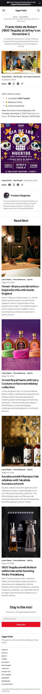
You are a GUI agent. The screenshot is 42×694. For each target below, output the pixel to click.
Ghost (35, 689)
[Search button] (38, 10)
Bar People (18, 77)
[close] (40, 3)
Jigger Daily (5, 691)
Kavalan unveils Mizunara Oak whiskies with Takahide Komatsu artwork (20, 480)
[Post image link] (21, 251)
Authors (5, 662)
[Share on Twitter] (14, 83)
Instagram (6, 665)
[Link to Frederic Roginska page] (6, 195)
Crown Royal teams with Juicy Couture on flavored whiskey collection (20, 383)
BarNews (5, 678)
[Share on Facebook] (10, 83)
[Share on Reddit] (18, 83)
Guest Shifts (23, 17)
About (4, 656)
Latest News (7, 279)
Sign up (5, 649)
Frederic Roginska (33, 77)
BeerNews (6, 681)
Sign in (4, 653)
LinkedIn (5, 668)
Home (15, 17)
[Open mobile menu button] (3, 10)
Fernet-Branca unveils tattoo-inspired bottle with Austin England (21, 290)
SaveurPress (7, 684)
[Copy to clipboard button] (22, 83)
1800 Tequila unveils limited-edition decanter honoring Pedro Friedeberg (19, 570)
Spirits (30, 279)
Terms (4, 659)
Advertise (6, 671)
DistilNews (6, 674)
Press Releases (19, 279)
